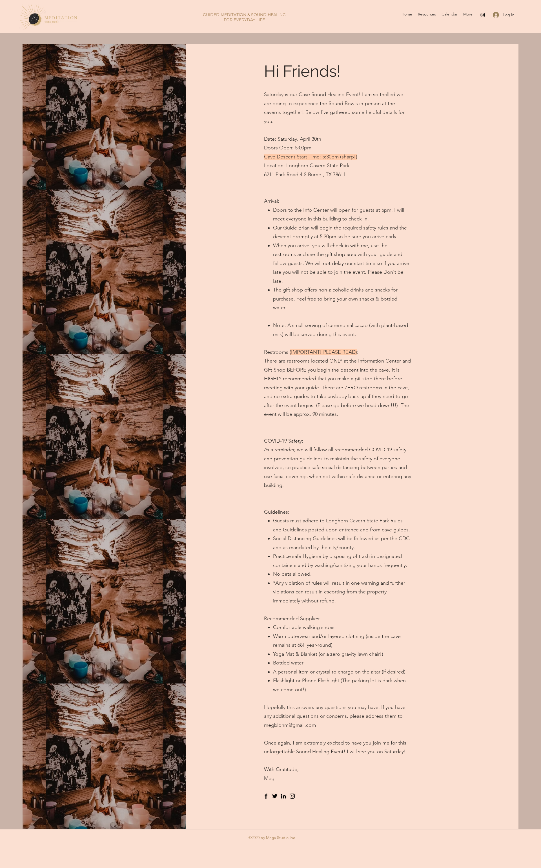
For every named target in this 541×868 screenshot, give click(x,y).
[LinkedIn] (283, 796)
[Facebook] (266, 796)
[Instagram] (482, 15)
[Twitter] (274, 796)
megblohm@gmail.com (290, 725)
